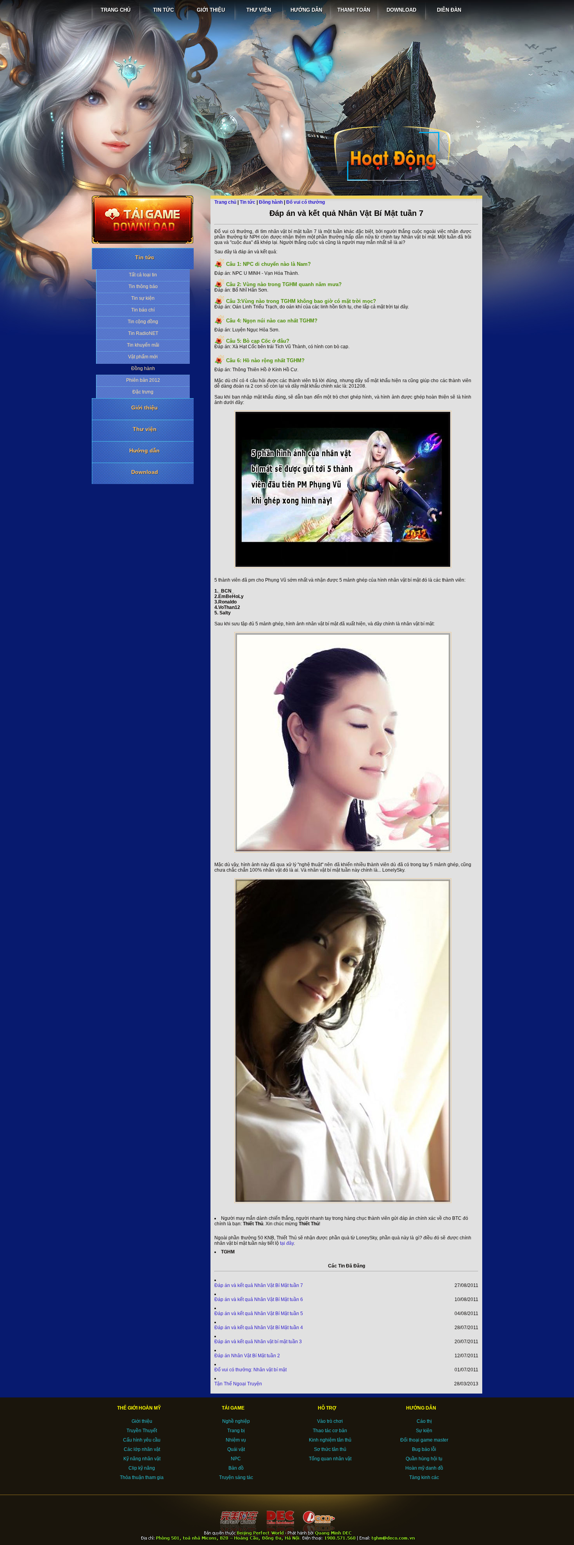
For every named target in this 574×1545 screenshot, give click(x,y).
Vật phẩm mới (143, 357)
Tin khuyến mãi (143, 345)
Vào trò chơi (330, 1421)
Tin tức (144, 257)
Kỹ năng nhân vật (141, 1458)
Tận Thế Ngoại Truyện (238, 1384)
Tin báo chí (143, 310)
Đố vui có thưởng (305, 202)
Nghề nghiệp (236, 1421)
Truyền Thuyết (142, 1430)
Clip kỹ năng (141, 1468)
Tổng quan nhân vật (330, 1458)
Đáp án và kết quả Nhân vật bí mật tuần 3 (258, 1341)
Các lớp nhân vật (142, 1449)
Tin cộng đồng (143, 321)
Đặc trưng (142, 392)
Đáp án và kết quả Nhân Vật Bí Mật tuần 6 (258, 1299)
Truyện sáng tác (236, 1477)
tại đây (287, 1243)
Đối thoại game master (424, 1440)
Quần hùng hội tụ (424, 1458)
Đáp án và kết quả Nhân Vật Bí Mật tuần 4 (258, 1327)
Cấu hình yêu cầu (141, 1440)
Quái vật (236, 1449)
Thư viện (145, 429)
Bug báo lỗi (424, 1449)
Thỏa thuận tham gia (142, 1477)
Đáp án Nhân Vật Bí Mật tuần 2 (247, 1355)
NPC (236, 1458)
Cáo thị (424, 1421)
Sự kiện (424, 1430)
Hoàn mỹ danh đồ (424, 1468)
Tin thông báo (143, 286)
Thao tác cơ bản (330, 1430)
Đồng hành (143, 368)
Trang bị (236, 1430)
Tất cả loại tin (143, 275)
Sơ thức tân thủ (330, 1449)
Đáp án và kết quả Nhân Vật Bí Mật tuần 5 (258, 1313)
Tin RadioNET (143, 333)
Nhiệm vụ (236, 1440)
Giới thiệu (144, 407)
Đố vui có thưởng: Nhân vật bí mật (250, 1369)
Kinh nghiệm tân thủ (330, 1440)
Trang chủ (225, 202)
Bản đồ (236, 1468)
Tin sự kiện (143, 298)
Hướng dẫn (144, 450)
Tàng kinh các (424, 1477)
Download (144, 472)
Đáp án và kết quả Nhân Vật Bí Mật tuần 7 (258, 1285)
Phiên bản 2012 (143, 380)
